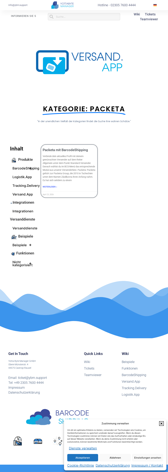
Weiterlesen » (50, 187)
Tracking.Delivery (23, 186)
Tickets (150, 14)
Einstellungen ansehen (147, 457)
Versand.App (22, 194)
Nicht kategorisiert (22, 263)
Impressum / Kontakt (147, 465)
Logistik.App (22, 177)
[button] (161, 423)
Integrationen (23, 202)
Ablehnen (115, 457)
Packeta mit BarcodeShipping (65, 150)
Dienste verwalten (83, 448)
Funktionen (25, 253)
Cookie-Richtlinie (80, 465)
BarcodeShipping (23, 168)
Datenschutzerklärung (113, 465)
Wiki (137, 14)
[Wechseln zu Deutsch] (155, 5)
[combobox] (84, 16)
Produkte (25, 159)
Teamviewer (149, 19)
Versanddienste (22, 219)
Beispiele (25, 236)
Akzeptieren (82, 457)
